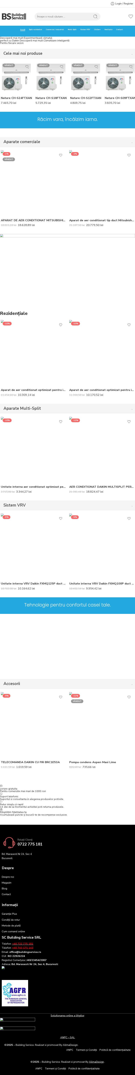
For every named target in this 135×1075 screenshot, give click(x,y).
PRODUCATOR (9, 89)
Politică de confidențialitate (115, 1050)
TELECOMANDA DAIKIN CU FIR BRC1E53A (30, 762)
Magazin (6, 882)
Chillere (97, 30)
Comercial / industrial (55, 30)
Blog (4, 888)
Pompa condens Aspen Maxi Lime (92, 762)
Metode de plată (11, 925)
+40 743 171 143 (22, 948)
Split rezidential (35, 30)
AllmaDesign (96, 1062)
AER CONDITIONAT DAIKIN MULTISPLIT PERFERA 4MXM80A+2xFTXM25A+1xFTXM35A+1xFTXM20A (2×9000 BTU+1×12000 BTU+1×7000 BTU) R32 (101, 487)
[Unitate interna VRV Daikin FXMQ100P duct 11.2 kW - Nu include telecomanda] (101, 546)
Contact (119, 30)
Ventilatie (108, 30)
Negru (11, 82)
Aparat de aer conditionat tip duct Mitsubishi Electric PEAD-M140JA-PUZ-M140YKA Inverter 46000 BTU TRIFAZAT (101, 220)
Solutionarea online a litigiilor (67, 1015)
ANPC (69, 1050)
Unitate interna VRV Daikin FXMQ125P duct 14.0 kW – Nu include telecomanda (33, 583)
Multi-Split (72, 30)
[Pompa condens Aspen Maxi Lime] (101, 724)
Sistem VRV (85, 30)
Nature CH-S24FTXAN (16, 98)
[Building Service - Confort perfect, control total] (14, 16)
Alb (10, 77)
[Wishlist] (27, 66)
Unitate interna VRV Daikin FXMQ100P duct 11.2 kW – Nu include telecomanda (101, 583)
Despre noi (8, 877)
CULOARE (6, 72)
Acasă (22, 30)
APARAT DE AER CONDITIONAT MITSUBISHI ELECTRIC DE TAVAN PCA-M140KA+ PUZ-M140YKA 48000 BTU (33, 220)
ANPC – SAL (67, 1037)
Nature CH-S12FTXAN (85, 98)
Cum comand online (13, 931)
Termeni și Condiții (86, 1050)
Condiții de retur (11, 920)
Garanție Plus (9, 914)
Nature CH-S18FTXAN (51, 98)
